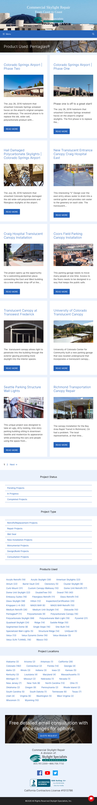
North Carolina (55, 683)
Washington (44, 696)
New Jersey (14, 683)
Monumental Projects (18, 545)
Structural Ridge (49, 631)
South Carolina (15, 691)
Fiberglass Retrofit (43, 597)
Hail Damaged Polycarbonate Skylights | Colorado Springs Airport (23, 154)
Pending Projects (15, 488)
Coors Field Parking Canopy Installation (68, 235)
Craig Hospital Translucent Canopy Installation (23, 235)
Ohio (74, 683)
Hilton (35, 601)
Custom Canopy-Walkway (43, 588)
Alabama (12, 661)
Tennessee (59, 691)
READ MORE (12, 129)
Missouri (30, 679)
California (65, 661)
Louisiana (31, 674)
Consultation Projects (18, 557)
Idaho (10, 670)
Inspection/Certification (60, 601)
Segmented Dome (17, 627)
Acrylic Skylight (41, 579)
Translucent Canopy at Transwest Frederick (20, 312)
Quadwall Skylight (17, 622)
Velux (11, 635)
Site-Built (62, 627)
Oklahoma (13, 687)
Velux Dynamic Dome (35, 635)
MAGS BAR (37, 605)
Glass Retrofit (69, 597)
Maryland (49, 674)
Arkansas (47, 661)
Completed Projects (17, 499)
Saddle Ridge (59, 622)
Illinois (25, 670)
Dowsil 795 (65, 592)
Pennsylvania (49, 687)
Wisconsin (13, 700)
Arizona (29, 661)
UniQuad (71, 631)
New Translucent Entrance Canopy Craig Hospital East (73, 154)
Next (13, 464)
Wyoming (32, 700)
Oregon (30, 687)
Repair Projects (14, 528)
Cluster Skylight (73, 584)
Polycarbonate (36, 614)
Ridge (39, 622)
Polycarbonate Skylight (20, 618)
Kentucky (12, 674)
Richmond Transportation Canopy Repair (72, 389)
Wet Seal (11, 534)
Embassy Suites (16, 597)
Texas (76, 691)
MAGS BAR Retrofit (62, 605)
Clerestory (51, 584)
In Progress (13, 493)
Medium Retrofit (16, 609)
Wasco (42, 639)
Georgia (70, 666)
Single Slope (41, 627)
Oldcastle (71, 609)
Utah (10, 696)
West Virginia (65, 696)
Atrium (11, 584)
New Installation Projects (19, 540)
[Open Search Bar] (93, 34)
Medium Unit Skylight (46, 609)
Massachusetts (70, 674)
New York (33, 683)
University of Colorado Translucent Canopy (70, 312)
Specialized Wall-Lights (19, 631)
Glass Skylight (15, 601)
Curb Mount (14, 588)
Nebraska (47, 679)
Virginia (25, 696)
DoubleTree (43, 592)
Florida (53, 666)
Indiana (41, 670)
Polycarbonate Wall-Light (55, 618)
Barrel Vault (31, 584)
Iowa (56, 670)
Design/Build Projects (18, 551)
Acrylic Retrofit (16, 579)
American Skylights (68, 579)
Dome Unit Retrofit (75, 588)
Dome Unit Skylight (18, 592)
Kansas (70, 670)
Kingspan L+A (15, 605)
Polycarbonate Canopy (64, 614)
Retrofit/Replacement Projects (22, 523)
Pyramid (81, 618)
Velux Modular (62, 635)
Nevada (64, 679)
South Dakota (38, 691)
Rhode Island (72, 687)
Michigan (12, 679)
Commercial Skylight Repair (48, 7)
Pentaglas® (14, 614)
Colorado (13, 666)
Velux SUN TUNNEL (18, 639)
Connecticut (34, 666)
